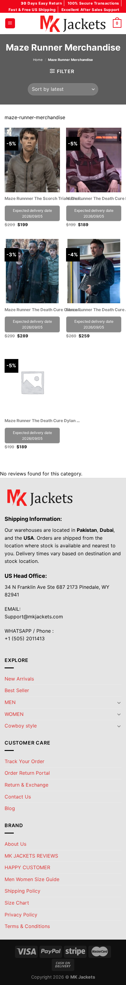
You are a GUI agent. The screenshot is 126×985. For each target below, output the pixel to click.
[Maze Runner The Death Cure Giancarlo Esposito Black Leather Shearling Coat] (32, 271)
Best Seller (17, 690)
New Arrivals (19, 679)
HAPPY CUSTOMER (27, 867)
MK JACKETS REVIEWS (31, 856)
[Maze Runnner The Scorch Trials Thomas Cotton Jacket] (32, 160)
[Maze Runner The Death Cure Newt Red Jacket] (93, 160)
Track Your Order (24, 761)
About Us (15, 844)
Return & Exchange (26, 785)
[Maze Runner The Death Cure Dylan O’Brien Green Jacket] (32, 382)
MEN (10, 702)
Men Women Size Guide (32, 879)
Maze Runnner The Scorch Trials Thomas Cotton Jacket (43, 198)
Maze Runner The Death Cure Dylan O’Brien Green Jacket (43, 420)
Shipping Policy (22, 891)
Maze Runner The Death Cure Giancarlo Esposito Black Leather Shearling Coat (43, 309)
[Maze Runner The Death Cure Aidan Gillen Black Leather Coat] (93, 271)
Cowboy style (21, 726)
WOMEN (14, 714)
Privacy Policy (21, 915)
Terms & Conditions (27, 926)
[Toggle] (119, 702)
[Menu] (10, 23)
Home (38, 60)
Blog (10, 808)
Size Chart (17, 903)
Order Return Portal (27, 773)
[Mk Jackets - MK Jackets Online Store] (63, 23)
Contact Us (18, 797)
